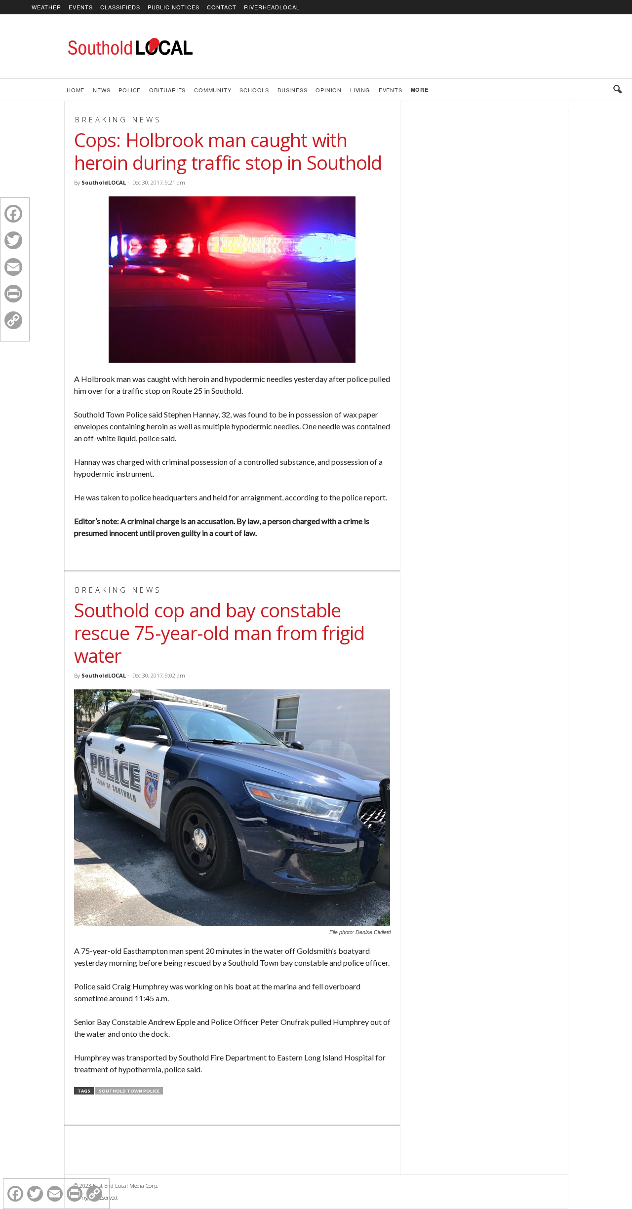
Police (129, 90)
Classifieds (120, 7)
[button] (617, 90)
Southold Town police (129, 1091)
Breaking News (118, 119)
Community (212, 90)
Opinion (329, 90)
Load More (232, 1151)
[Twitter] (13, 240)
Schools (254, 90)
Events (81, 7)
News (101, 90)
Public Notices (173, 7)
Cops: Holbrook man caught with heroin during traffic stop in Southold (228, 151)
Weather (46, 7)
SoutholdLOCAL (103, 182)
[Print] (13, 293)
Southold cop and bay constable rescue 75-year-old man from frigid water (219, 632)
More (420, 89)
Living (360, 90)
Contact (222, 7)
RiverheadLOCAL (272, 7)
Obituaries (167, 90)
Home (75, 90)
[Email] (13, 267)
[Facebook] (13, 214)
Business (292, 90)
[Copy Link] (13, 320)
